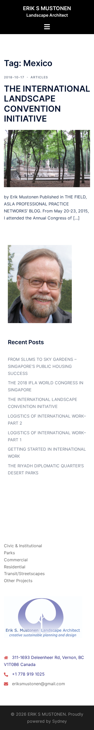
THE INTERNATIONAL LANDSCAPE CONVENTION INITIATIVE (47, 104)
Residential (14, 566)
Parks (9, 552)
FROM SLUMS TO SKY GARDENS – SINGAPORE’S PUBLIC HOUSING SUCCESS (42, 366)
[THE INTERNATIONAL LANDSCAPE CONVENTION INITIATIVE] (47, 158)
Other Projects (18, 580)
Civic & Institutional (23, 545)
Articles (39, 77)
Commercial (16, 559)
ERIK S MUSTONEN (47, 8)
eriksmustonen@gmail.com (38, 683)
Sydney (59, 721)
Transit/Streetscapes (24, 573)
